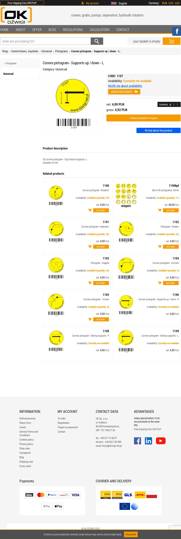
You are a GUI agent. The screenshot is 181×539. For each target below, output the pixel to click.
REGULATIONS (73, 29)
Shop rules (24, 448)
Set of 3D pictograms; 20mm (165, 190)
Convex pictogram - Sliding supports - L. (160, 335)
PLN (164, 3)
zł (170, 104)
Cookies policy (26, 439)
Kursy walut (25, 466)
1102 (176, 222)
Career (22, 427)
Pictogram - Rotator (170, 226)
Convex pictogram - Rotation (95, 190)
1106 (176, 294)
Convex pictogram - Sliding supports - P (90, 335)
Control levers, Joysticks (24, 51)
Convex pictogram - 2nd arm (166, 263)
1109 (176, 331)
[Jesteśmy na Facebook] (176, 33)
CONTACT (122, 29)
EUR (171, 3)
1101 (106, 222)
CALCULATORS (99, 29)
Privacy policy (26, 444)
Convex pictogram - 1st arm (96, 299)
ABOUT (20, 29)
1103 (106, 258)
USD (177, 3)
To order (62, 418)
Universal (47, 51)
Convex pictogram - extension (95, 226)
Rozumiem (131, 534)
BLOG (52, 29)
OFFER (37, 29)
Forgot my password (68, 427)
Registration (63, 422)
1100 (106, 185)
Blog (21, 457)
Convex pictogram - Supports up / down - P (159, 299)
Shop (5, 51)
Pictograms (61, 51)
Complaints (25, 452)
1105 (106, 294)
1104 (176, 258)
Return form (25, 422)
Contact (61, 431)
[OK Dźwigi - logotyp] (16, 24)
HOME (4, 29)
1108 (106, 331)
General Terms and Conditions (28, 433)
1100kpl (174, 185)
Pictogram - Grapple (100, 263)
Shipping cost (26, 461)
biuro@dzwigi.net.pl (112, 445)
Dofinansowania (27, 418)
